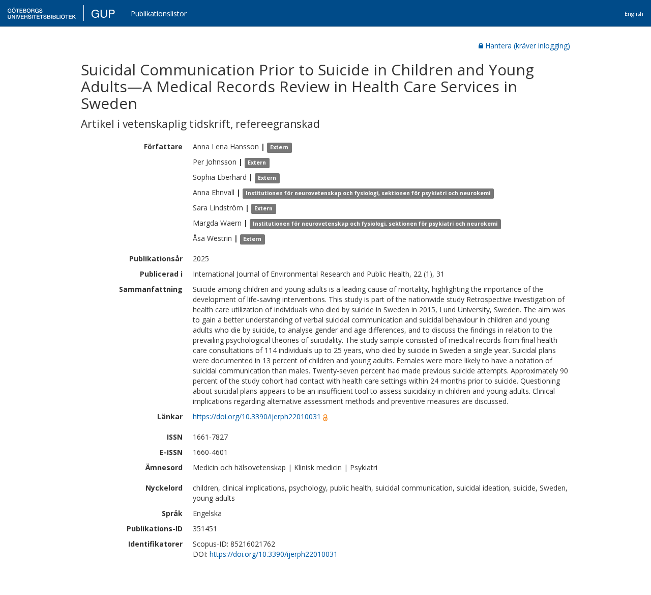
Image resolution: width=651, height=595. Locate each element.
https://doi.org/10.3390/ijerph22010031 (257, 416)
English (634, 13)
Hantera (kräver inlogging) (527, 45)
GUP (103, 13)
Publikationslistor (159, 13)
